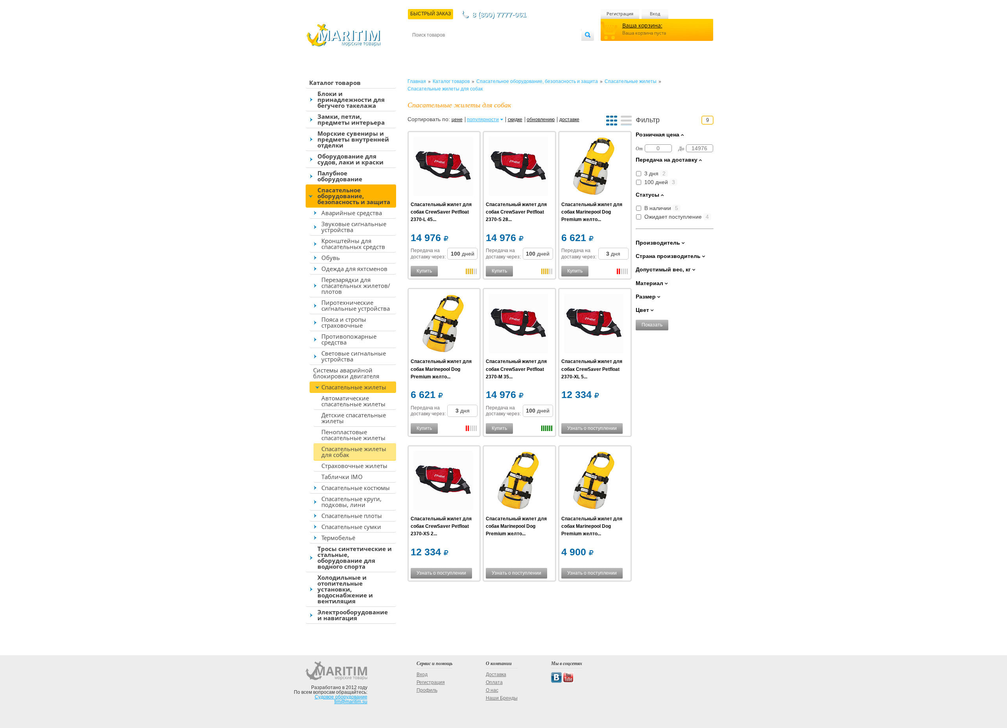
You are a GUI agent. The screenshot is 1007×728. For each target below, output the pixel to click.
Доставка (451, 47)
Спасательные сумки (351, 527)
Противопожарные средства (348, 339)
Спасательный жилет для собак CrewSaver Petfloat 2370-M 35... (516, 369)
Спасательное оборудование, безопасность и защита (353, 196)
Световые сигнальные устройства (353, 356)
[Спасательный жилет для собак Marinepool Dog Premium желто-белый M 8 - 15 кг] (593, 481)
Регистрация (620, 14)
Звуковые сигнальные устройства (353, 227)
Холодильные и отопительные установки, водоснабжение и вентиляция (345, 589)
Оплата (477, 47)
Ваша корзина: (642, 25)
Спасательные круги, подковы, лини (351, 502)
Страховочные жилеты (354, 466)
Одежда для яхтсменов (354, 269)
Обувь (330, 258)
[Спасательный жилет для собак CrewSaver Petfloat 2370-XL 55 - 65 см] (593, 324)
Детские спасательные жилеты (353, 418)
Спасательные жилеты (353, 387)
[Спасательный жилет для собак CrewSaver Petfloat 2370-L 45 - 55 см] (443, 167)
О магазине (507, 47)
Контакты (421, 47)
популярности (483, 119)
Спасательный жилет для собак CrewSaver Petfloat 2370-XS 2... (441, 526)
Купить (424, 271)
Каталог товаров (335, 83)
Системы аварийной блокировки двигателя (346, 373)
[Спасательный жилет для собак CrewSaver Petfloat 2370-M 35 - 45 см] (518, 324)
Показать (652, 325)
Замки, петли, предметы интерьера (351, 119)
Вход (655, 14)
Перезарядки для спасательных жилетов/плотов (355, 285)
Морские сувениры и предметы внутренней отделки (353, 139)
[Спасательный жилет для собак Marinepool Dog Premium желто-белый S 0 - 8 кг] (518, 481)
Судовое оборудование (341, 697)
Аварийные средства (351, 213)
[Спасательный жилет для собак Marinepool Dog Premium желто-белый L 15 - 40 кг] (443, 324)
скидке (515, 119)
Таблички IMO (342, 477)
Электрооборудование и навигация (352, 615)
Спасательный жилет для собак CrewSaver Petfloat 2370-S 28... (516, 212)
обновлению (541, 119)
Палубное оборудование (339, 176)
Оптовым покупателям (557, 47)
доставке (569, 119)
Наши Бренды (502, 698)
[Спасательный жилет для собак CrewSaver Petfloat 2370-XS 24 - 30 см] (443, 481)
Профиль (427, 690)
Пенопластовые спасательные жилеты (353, 435)
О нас (492, 690)
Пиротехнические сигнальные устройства (355, 305)
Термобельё (338, 538)
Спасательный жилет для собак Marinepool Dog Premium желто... (591, 212)
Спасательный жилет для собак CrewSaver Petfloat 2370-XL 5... (591, 369)
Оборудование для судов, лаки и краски (350, 159)
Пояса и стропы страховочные (343, 322)
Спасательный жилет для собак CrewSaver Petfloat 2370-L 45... (441, 212)
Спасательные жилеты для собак (353, 452)
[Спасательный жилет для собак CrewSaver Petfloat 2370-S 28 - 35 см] (518, 167)
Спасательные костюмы (355, 488)
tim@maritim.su (350, 701)
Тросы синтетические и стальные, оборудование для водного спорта (354, 557)
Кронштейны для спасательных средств (353, 244)
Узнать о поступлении (592, 428)
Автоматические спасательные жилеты (353, 401)
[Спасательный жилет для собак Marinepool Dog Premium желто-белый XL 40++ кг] (593, 167)
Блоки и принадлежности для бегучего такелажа (351, 99)
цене (457, 119)
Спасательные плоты (351, 516)
